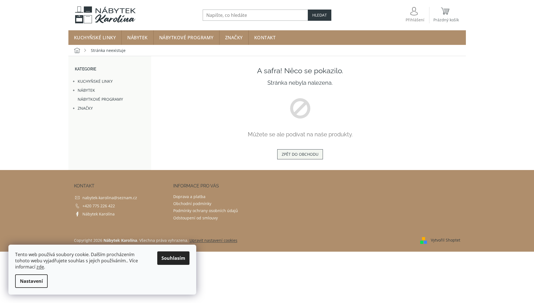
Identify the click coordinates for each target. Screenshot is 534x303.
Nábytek (86, 90)
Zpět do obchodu (300, 154)
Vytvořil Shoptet (445, 239)
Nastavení (31, 281)
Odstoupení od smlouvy (195, 218)
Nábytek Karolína (98, 214)
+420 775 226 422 (98, 205)
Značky (85, 108)
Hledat (319, 15)
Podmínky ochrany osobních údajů (205, 210)
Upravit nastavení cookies (213, 240)
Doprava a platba (189, 196)
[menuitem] (95, 37)
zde (40, 267)
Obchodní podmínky (192, 203)
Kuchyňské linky (95, 81)
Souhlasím (173, 258)
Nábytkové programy (100, 99)
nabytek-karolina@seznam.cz (109, 197)
